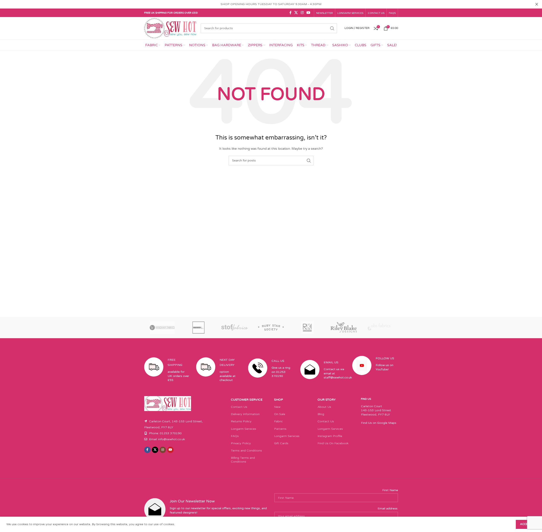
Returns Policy (241, 421)
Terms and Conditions (246, 450)
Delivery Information (245, 414)
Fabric (278, 421)
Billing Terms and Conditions (243, 459)
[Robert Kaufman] (307, 327)
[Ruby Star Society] (271, 327)
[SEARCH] (332, 28)
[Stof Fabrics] (235, 327)
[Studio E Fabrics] (198, 327)
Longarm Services (243, 429)
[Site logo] (170, 28)
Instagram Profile (330, 436)
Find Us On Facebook (333, 443)
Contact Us (239, 407)
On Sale (279, 414)
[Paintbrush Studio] (380, 327)
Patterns (280, 429)
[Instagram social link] (302, 12)
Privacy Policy (241, 443)
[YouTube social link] (308, 12)
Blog (321, 414)
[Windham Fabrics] (162, 327)
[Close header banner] (536, 4)
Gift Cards (281, 443)
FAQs (235, 436)
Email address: (388, 508)
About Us (324, 407)
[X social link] (296, 12)
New (277, 407)
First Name (390, 490)
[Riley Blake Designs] (343, 327)
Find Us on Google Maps (378, 423)
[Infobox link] (167, 373)
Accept (525, 524)
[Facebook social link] (290, 12)
